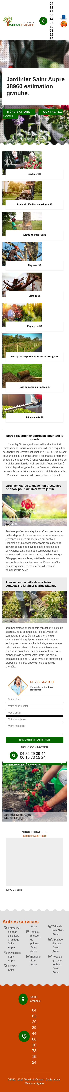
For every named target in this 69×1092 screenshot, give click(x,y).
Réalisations (18, 111)
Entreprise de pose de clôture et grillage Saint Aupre (14, 938)
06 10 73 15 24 (51, 30)
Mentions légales (34, 1083)
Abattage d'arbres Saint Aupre (57, 945)
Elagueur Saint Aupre (35, 960)
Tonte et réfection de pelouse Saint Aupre (35, 942)
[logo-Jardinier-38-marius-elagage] (17, 21)
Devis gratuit (53, 1079)
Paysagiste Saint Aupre (14, 956)
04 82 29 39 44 (51, 11)
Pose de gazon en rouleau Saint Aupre (57, 964)
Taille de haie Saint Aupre (58, 930)
